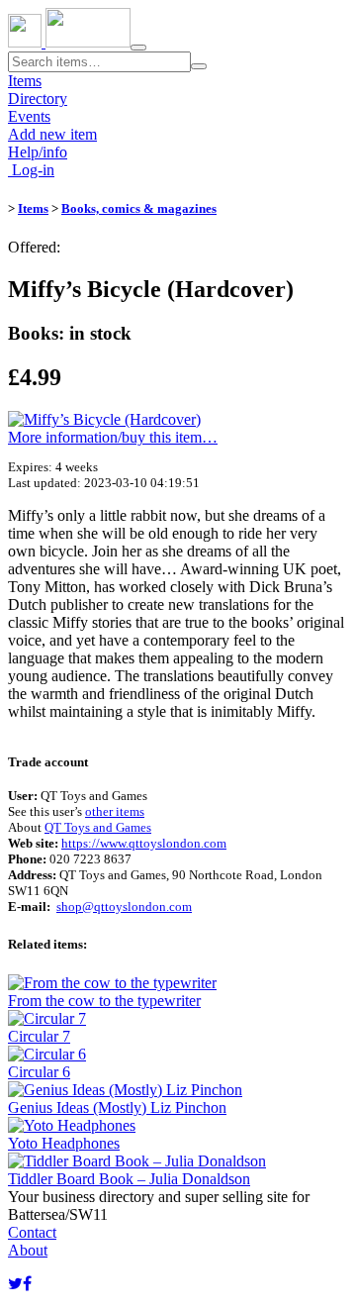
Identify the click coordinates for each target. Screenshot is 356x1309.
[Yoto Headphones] (71, 1125)
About (27, 1250)
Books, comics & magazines (139, 208)
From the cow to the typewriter (104, 1000)
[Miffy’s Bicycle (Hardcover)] (104, 419)
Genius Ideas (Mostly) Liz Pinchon (117, 1107)
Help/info (37, 152)
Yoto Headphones (64, 1143)
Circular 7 (39, 1036)
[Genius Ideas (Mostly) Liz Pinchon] (125, 1089)
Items (25, 80)
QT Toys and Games (97, 827)
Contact (32, 1232)
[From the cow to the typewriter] (112, 982)
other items (114, 811)
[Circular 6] (47, 1054)
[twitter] (15, 1283)
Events (29, 116)
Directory (37, 98)
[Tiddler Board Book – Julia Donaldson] (137, 1161)
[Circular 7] (47, 1018)
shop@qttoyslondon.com (124, 906)
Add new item (52, 134)
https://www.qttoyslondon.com (143, 843)
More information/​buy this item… (113, 437)
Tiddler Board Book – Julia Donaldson (129, 1178)
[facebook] (27, 1283)
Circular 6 (39, 1071)
